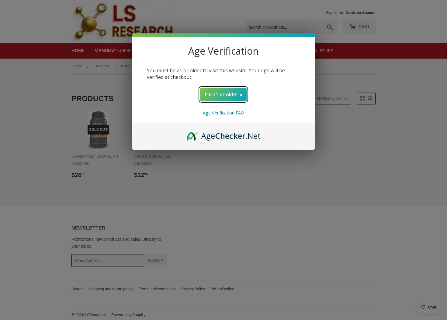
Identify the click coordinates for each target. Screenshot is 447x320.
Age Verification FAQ (223, 113)
